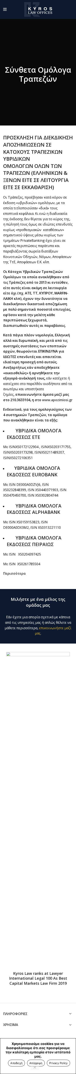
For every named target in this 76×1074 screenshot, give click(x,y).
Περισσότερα (14, 573)
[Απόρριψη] (35, 1067)
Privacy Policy (58, 1063)
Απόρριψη (35, 1063)
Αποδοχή (16, 1063)
